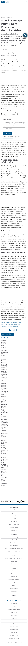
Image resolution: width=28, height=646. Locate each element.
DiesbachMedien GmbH (14, 641)
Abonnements (14, 598)
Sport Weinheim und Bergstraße (14, 558)
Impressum (5, 642)
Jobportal (14, 618)
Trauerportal (14, 615)
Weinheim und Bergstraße (14, 537)
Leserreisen (14, 591)
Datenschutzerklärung (8, 138)
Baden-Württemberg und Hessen (14, 548)
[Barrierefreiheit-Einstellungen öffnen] (25, 35)
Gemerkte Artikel (14, 524)
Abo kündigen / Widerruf (14, 601)
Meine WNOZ (14, 507)
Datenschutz (10, 642)
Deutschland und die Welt (14, 551)
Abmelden (14, 530)
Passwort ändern (14, 527)
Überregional (14, 564)
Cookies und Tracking (20, 642)
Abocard (14, 606)
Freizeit (14, 568)
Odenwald (14, 540)
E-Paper (14, 518)
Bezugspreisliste (14, 635)
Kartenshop (14, 574)
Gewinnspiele (14, 588)
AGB (15, 642)
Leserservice (14, 603)
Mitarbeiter (14, 632)
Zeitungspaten (14, 629)
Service (14, 595)
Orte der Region (14, 543)
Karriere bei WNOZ (14, 638)
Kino (14, 582)
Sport (14, 555)
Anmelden (14, 510)
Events (14, 571)
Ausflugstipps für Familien (14, 579)
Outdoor (14, 585)
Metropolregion (14, 545)
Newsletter (14, 521)
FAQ (14, 624)
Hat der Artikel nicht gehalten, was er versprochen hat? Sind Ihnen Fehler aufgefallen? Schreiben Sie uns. (11, 324)
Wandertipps (14, 576)
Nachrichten (14, 534)
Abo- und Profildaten (14, 515)
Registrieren (14, 513)
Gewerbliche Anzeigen (14, 609)
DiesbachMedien (14, 626)
